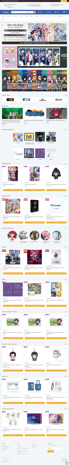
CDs (45, 15)
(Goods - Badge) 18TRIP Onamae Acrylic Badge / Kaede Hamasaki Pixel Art (12, 333)
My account (49, 12)
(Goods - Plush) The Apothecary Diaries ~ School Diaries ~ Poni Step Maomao (34, 365)
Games (50, 15)
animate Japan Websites (6, 446)
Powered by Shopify (4, 461)
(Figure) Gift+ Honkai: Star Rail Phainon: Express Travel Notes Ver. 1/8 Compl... (12, 268)
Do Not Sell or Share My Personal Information (22, 452)
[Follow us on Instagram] (66, 460)
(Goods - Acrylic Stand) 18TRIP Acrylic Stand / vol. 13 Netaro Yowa (34, 430)
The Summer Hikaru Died (6, 398)
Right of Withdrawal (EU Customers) (22, 453)
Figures (21, 15)
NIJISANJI (26, 219)
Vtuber (47, 301)
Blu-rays (36, 15)
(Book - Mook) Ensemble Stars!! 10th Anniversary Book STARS (34, 300)
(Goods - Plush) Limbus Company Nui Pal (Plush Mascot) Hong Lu (56, 184)
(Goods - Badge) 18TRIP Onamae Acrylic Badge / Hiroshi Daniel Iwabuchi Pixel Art (55, 333)
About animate (4, 445)
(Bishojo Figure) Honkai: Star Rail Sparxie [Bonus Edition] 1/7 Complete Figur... (34, 268)
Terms (18, 445)
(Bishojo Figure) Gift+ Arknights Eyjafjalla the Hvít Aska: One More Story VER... (55, 268)
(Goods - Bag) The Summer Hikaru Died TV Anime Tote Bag (33, 397)
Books (54, 15)
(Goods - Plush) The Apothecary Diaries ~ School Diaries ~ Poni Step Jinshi (12, 365)
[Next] (67, 179)
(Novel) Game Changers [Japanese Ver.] (30, 184)
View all (66, 95)
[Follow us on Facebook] (62, 460)
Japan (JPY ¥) (4, 458)
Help (2, 19)
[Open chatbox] (66, 462)
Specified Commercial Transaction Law (22, 449)
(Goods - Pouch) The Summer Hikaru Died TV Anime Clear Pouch (12, 397)
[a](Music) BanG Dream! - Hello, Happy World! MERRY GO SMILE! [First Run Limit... (12, 217)
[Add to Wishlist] (21, 167)
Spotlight (8, 15)
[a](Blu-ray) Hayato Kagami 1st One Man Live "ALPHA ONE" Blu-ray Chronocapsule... (34, 217)
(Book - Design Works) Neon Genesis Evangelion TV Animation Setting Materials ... (12, 301)
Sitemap (3, 449)
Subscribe (50, 451)
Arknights (47, 270)
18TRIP (4, 432)
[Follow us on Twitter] (64, 460)
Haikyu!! (47, 366)
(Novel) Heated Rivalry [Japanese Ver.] (8, 184)
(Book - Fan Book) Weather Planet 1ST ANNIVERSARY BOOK (55, 300)
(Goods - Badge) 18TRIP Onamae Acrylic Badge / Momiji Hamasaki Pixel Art (33, 333)
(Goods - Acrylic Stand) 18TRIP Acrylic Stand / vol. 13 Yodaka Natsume (55, 430)
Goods (26, 15)
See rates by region (10, 7)
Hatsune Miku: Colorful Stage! (50, 219)
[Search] (34, 12)
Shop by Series (14, 15)
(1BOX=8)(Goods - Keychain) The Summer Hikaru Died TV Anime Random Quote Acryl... (55, 398)
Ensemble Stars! (27, 301)
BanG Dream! (4, 219)
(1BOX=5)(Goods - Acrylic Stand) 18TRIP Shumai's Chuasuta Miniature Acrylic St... (12, 430)
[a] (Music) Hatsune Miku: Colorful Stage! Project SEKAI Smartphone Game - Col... (54, 217)
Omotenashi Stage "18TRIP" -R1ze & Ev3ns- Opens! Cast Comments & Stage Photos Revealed (11, 122)
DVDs (41, 15)
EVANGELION (4, 302)
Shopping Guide (34, 445)
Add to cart (13, 190)
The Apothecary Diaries (6, 367)
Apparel (31, 15)
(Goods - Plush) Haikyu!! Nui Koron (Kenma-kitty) (53, 364)
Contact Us (34, 446)
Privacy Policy (19, 446)
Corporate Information (5, 448)
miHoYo (4, 270)
